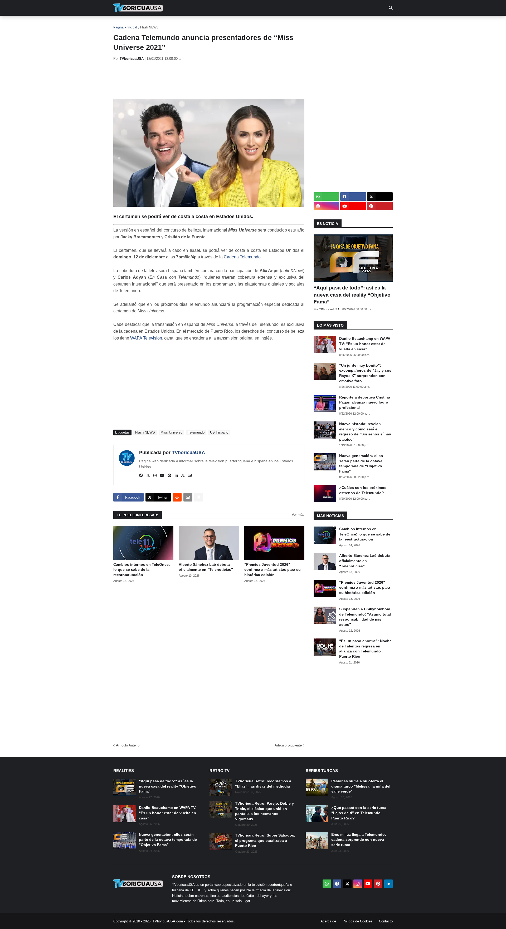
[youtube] (162, 475)
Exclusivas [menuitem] (280, 24)
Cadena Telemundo (242, 257)
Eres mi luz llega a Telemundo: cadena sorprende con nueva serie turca (358, 839)
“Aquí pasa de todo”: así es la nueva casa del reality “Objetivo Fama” (352, 294)
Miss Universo (171, 432)
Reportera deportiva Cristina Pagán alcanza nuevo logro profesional (364, 402)
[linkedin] (176, 475)
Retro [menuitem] (305, 24)
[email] (190, 475)
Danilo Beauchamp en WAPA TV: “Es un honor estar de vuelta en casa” (364, 343)
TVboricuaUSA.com (168, 921)
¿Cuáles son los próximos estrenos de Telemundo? (362, 490)
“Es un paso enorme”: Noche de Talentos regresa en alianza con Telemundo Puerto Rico (365, 648)
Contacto (386, 921)
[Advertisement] (209, 80)
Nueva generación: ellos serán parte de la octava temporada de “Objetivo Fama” (361, 463)
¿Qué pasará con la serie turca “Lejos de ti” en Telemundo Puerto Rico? (358, 812)
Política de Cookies (357, 921)
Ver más (298, 515)
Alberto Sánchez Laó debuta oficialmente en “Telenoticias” (206, 567)
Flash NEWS (149, 27)
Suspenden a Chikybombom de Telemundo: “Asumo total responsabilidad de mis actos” (365, 617)
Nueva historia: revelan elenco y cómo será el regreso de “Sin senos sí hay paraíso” (365, 431)
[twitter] (148, 475)
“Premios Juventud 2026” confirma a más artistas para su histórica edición (272, 569)
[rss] (182, 475)
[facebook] (141, 475)
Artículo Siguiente (288, 745)
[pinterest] (169, 475)
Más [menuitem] (324, 24)
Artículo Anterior (128, 745)
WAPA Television (146, 338)
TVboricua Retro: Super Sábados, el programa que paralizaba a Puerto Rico (265, 840)
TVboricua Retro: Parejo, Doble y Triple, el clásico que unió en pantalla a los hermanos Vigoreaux (264, 811)
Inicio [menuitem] (123, 24)
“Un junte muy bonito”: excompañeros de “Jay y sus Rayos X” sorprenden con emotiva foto (365, 373)
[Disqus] (208, 661)
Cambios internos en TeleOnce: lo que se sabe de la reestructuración (141, 569)
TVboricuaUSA (188, 452)
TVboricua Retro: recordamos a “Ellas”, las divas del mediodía (263, 783)
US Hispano (219, 432)
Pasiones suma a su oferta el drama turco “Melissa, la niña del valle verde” (360, 786)
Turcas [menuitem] (223, 24)
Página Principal (125, 27)
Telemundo (196, 432)
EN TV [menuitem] (171, 24)
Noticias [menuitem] (145, 24)
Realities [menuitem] (197, 24)
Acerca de (328, 921)
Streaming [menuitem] (250, 24)
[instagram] (155, 475)
